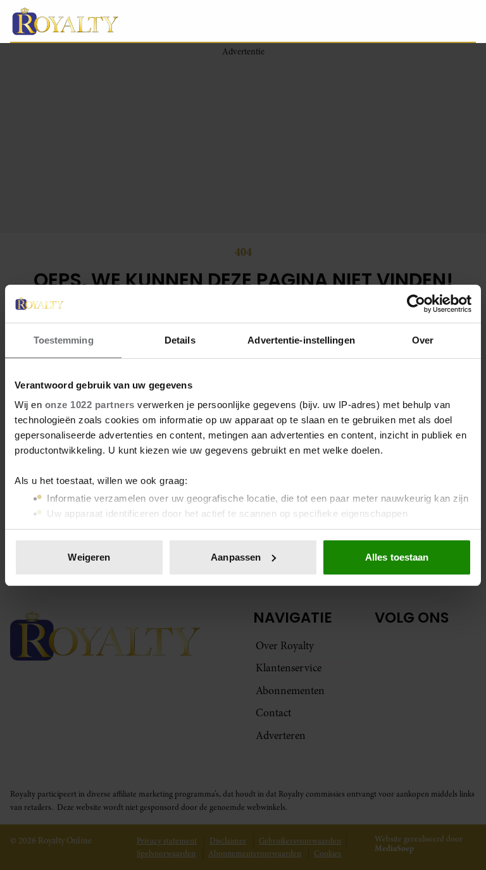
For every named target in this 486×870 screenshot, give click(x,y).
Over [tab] (422, 340)
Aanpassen (236, 557)
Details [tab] (180, 340)
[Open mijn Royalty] (428, 20)
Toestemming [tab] (64, 340)
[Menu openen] (386, 20)
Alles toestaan (396, 557)
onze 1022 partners (90, 404)
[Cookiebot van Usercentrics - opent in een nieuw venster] (416, 303)
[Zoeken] (466, 21)
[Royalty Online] (186, 21)
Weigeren (89, 557)
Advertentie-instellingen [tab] (300, 340)
